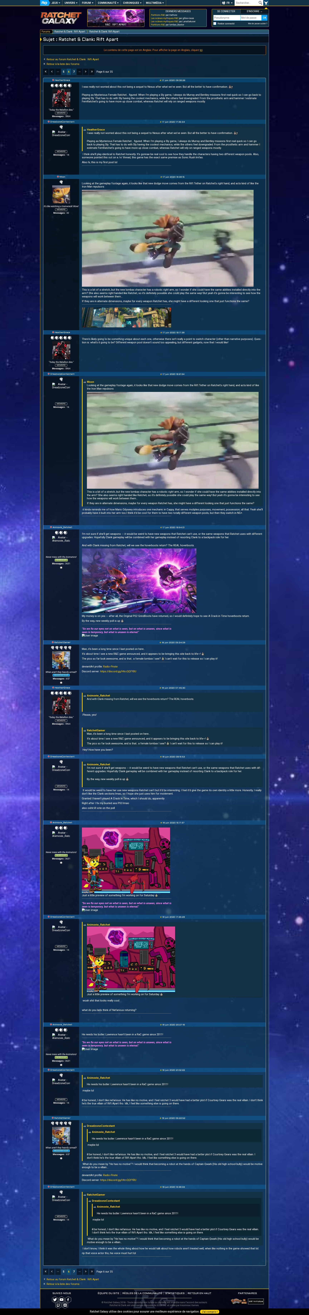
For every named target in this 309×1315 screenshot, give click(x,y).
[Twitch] (58, 1305)
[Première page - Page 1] (45, 72)
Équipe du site (108, 1293)
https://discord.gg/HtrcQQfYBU (118, 671)
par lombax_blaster (167, 24)
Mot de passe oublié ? (257, 23)
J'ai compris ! (210, 1311)
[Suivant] (85, 72)
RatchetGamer (62, 642)
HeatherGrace (62, 80)
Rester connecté (226, 23)
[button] (228, 3)
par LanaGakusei (173, 21)
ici (201, 50)
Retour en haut (199, 1293)
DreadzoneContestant (62, 122)
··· (58, 71)
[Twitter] (55, 1299)
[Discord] (65, 1305)
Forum (86, 2)
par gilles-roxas (172, 18)
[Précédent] (52, 72)
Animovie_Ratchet (62, 527)
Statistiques (175, 1293)
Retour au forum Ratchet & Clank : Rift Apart (72, 59)
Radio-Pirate (110, 666)
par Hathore (164, 15)
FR (228, 2)
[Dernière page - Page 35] (91, 72)
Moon (62, 177)
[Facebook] (68, 1299)
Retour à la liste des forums (62, 64)
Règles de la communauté (142, 1293)
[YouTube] (61, 567)
